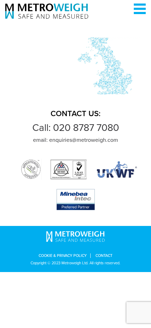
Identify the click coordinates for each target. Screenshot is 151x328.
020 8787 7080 (86, 128)
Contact (104, 255)
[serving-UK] (75, 65)
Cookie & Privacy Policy (63, 255)
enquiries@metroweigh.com (83, 140)
